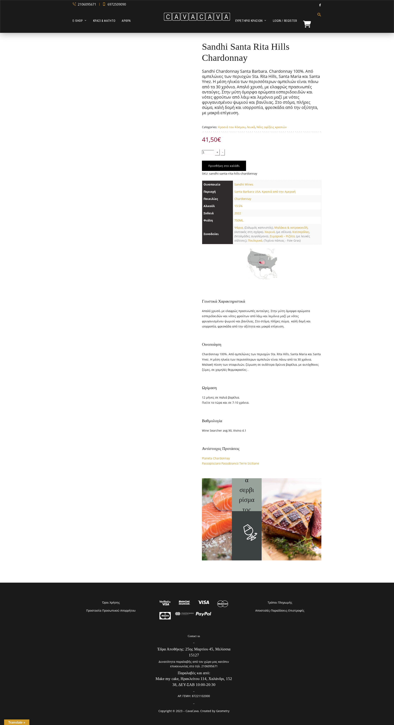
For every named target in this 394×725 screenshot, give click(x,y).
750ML (238, 220)
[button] (317, 20)
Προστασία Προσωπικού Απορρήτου (111, 610)
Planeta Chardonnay (216, 458)
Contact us (194, 636)
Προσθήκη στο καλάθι (224, 166)
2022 (237, 213)
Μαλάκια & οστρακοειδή (291, 227)
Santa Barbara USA (247, 192)
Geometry (222, 711)
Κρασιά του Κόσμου (231, 127)
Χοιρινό (270, 232)
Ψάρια (238, 227)
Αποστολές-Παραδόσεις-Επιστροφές (279, 610)
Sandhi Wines (243, 184)
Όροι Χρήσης (111, 602)
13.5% (238, 206)
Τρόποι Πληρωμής (280, 602)
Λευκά (251, 127)
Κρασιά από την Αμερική (279, 192)
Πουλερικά (255, 240)
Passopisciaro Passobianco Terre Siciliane (230, 463)
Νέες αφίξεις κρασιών (272, 127)
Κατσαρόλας (300, 232)
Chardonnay (242, 199)
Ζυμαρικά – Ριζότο (282, 236)
